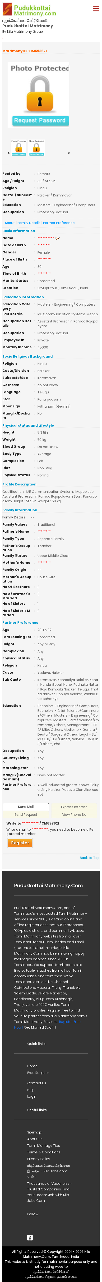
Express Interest (74, 807)
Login (31, 1096)
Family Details (29, 222)
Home (32, 1066)
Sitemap (34, 1132)
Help (31, 1089)
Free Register (38, 1072)
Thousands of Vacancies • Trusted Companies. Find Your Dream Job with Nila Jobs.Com (49, 1192)
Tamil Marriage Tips (43, 1145)
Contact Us (36, 1083)
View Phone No (74, 814)
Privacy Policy (38, 1158)
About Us (34, 1139)
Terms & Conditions (43, 1152)
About (10, 222)
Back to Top (90, 857)
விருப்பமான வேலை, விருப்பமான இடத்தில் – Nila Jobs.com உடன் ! (48, 1171)
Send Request (25, 814)
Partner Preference (59, 222)
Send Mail (26, 806)
